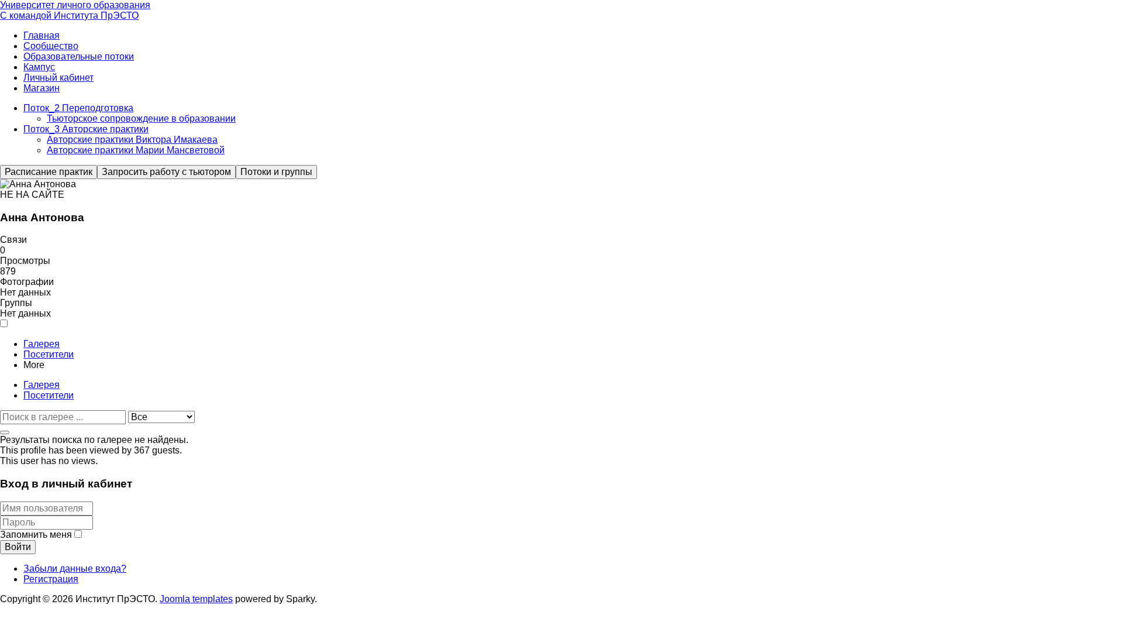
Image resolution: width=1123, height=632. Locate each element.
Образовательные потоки (78, 56)
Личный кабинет (58, 78)
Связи (13, 240)
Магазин (41, 88)
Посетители (48, 354)
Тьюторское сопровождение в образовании (141, 118)
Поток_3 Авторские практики (86, 129)
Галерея (41, 344)
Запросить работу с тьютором (166, 172)
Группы (16, 303)
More (33, 365)
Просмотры (25, 261)
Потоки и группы (276, 172)
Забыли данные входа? (74, 568)
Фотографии (27, 282)
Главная (41, 35)
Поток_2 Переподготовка (78, 108)
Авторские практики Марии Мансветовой (136, 150)
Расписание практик (48, 172)
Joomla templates (196, 599)
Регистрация (50, 579)
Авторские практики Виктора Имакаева (132, 140)
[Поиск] (4, 432)
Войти (18, 547)
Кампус (39, 67)
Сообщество (50, 46)
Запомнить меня (36, 535)
